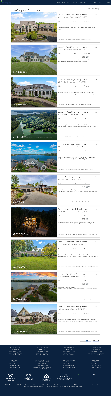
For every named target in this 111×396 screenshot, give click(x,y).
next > (97, 340)
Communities (88, 3)
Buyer (63, 2)
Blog (95, 2)
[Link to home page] (7, 2)
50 (94, 340)
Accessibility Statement (58, 392)
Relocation (74, 3)
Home (58, 2)
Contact (108, 2)
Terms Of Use (34, 392)
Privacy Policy (44, 392)
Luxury (81, 2)
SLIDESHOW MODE (93, 9)
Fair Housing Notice (74, 392)
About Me (101, 3)
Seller (67, 2)
